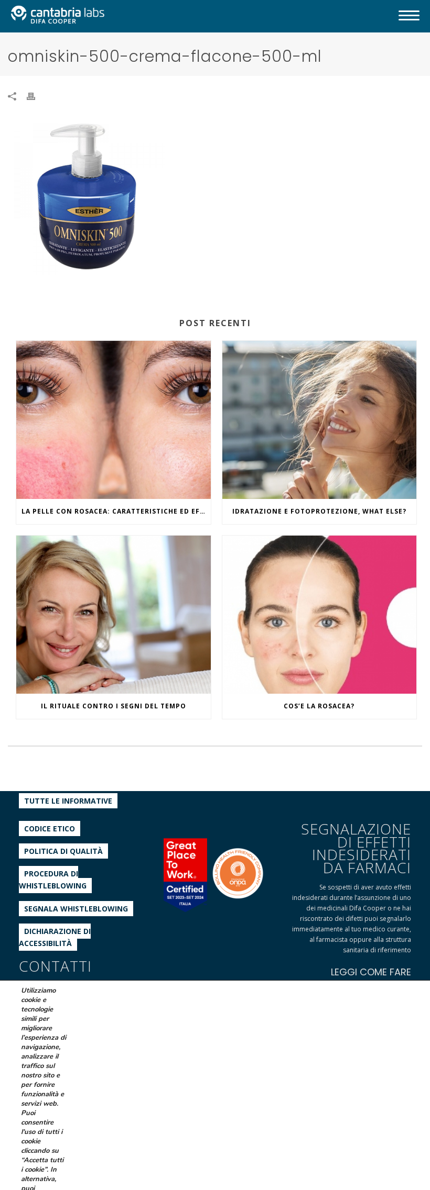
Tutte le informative (68, 801)
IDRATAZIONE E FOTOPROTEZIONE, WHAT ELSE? (319, 511)
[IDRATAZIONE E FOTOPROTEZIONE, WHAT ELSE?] (319, 420)
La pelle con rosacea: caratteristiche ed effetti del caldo (116, 511)
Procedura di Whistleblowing (53, 880)
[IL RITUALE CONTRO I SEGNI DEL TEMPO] (113, 615)
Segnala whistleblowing (76, 909)
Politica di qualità (63, 851)
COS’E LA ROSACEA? (319, 706)
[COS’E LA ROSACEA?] (319, 615)
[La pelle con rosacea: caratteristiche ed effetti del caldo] (113, 420)
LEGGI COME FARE (371, 971)
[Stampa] (36, 95)
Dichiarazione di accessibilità (55, 937)
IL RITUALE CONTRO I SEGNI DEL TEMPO (113, 706)
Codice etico (49, 828)
